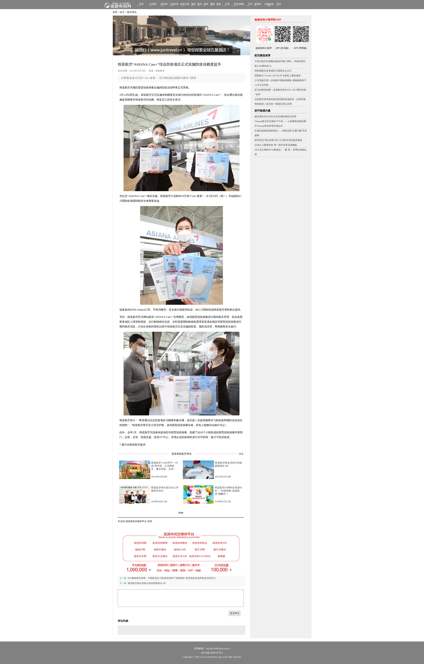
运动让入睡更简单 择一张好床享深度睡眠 (276, 145)
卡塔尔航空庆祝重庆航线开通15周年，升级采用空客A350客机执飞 (280, 63)
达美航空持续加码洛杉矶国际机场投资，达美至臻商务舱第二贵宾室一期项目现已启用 (280, 101)
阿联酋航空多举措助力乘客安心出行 (273, 71)
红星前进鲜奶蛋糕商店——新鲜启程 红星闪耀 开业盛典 (281, 133)
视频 (212, 4)
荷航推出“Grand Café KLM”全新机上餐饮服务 (278, 75)
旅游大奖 (184, 4)
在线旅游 (269, 5)
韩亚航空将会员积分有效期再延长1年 (142, 583)
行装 (227, 4)
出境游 (153, 4)
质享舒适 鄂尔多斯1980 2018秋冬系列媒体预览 (278, 140)
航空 (199, 4)
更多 (241, 454)
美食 (218, 4)
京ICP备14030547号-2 (212, 653)
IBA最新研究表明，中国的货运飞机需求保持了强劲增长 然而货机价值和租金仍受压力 (167, 578)
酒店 (193, 4)
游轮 (206, 4)
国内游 (164, 4)
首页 (141, 4)
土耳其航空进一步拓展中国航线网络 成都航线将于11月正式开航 (280, 82)
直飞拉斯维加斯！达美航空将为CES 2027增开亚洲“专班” (280, 92)
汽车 (250, 4)
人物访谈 (174, 4)
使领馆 (257, 4)
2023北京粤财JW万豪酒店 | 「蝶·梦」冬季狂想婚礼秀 (281, 152)
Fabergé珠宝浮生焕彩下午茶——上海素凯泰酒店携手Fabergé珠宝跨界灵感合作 (280, 123)
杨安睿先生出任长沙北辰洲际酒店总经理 (275, 116)
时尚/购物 (239, 4)
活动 (278, 4)
